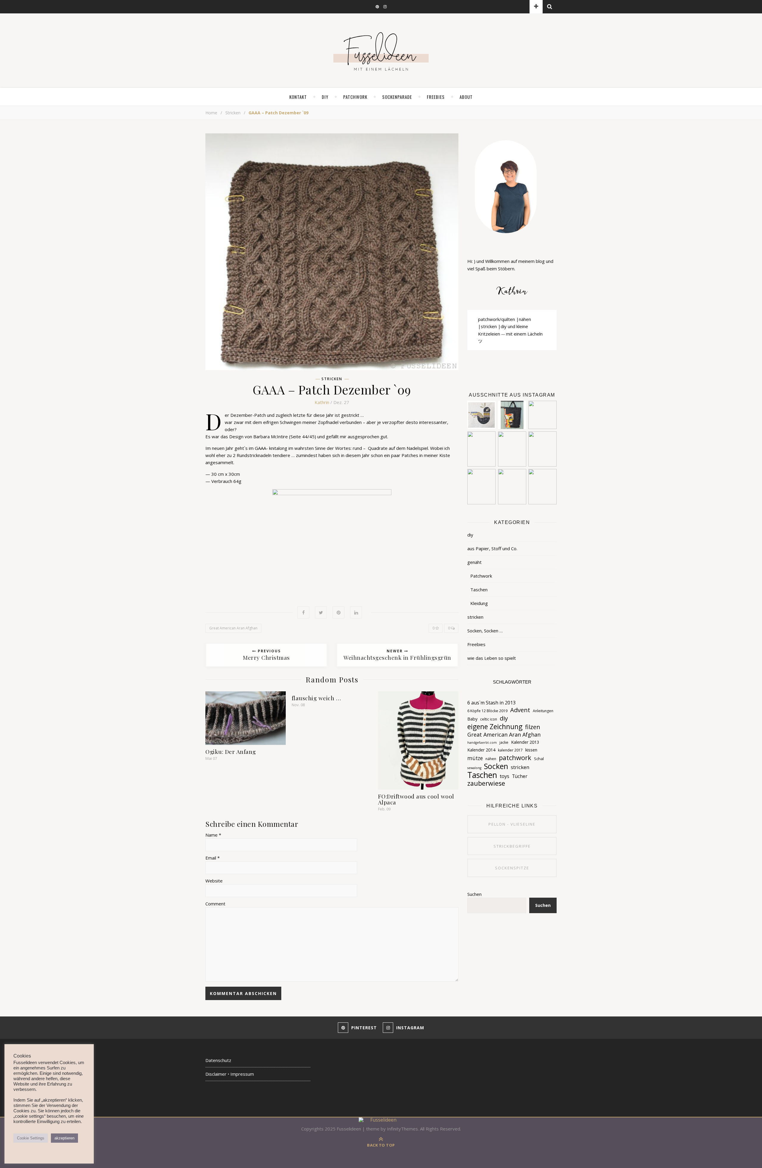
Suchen (474, 894)
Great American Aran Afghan (233, 628)
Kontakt (298, 96)
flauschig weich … (316, 698)
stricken (233, 113)
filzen (532, 727)
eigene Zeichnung (494, 726)
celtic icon (488, 719)
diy (325, 96)
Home (211, 113)
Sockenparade (397, 96)
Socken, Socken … (485, 631)
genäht (474, 562)
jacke (503, 742)
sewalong (474, 768)
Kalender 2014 (481, 750)
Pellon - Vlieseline (511, 824)
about (466, 96)
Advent (520, 709)
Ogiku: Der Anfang (230, 751)
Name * (213, 835)
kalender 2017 (510, 750)
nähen (490, 758)
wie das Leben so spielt (491, 658)
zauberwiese (486, 783)
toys (504, 776)
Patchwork (355, 96)
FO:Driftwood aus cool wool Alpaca (416, 799)
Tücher (519, 776)
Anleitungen (543, 710)
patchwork (515, 757)
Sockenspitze (512, 868)
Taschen (479, 589)
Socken (496, 766)
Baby (472, 719)
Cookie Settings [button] (30, 1138)
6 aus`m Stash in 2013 (491, 702)
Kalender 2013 (525, 742)
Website (214, 881)
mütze (475, 758)
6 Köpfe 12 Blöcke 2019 (487, 710)
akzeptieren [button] (64, 1138)
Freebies (476, 644)
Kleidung (479, 603)
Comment (215, 904)
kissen (531, 750)
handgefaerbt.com (482, 742)
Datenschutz (218, 1060)
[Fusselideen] (381, 51)
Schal (539, 758)
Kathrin (322, 402)
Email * (212, 858)
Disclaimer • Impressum (229, 1074)
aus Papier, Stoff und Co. (492, 548)
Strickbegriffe (512, 846)
